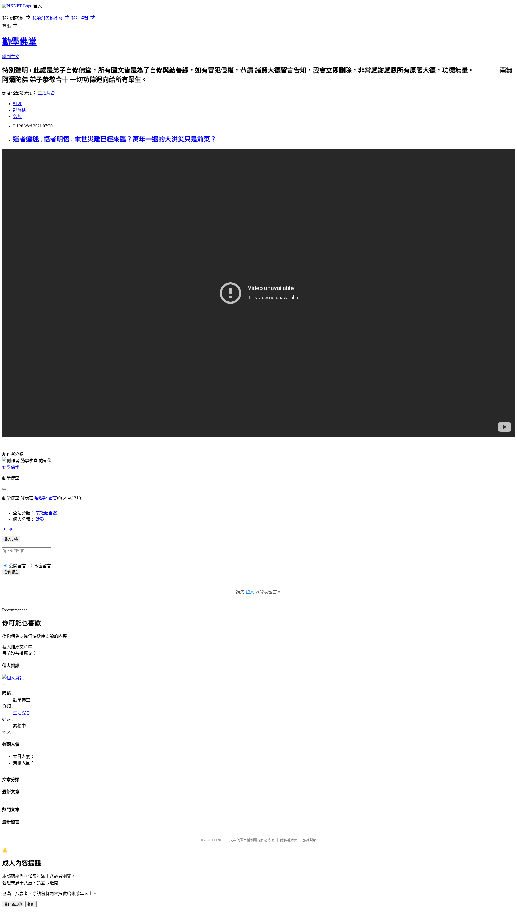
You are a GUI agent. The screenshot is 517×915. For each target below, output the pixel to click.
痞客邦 (40, 498)
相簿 (17, 103)
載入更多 (11, 539)
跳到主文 (10, 56)
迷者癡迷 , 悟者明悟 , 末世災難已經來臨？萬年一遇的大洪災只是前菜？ (114, 139)
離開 (30, 904)
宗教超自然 (46, 513)
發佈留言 (11, 572)
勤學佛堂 (19, 42)
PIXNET (218, 840)
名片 (17, 116)
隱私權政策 (289, 840)
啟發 (40, 519)
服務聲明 (310, 840)
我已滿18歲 (13, 904)
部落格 (19, 110)
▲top (7, 529)
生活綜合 (46, 93)
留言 (52, 498)
